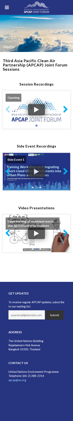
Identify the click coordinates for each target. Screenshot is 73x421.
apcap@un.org (17, 380)
